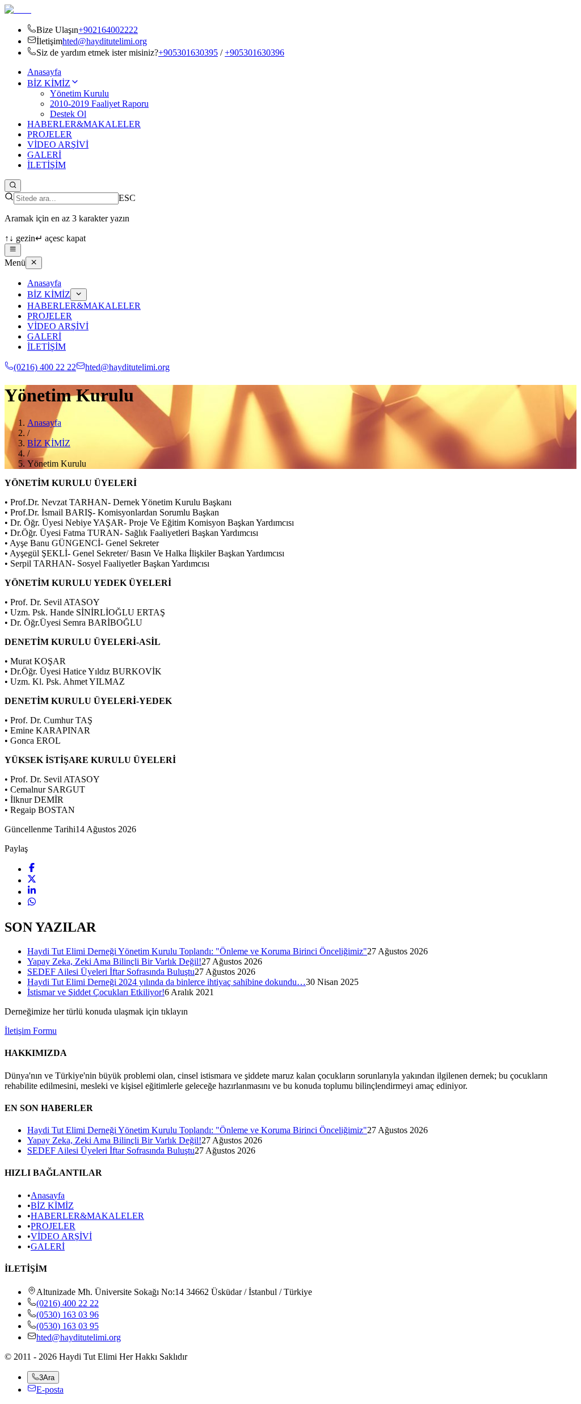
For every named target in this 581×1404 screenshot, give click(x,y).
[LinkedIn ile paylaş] (31, 891)
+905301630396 (254, 52)
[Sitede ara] (13, 185)
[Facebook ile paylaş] (31, 869)
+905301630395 (188, 52)
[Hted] (18, 9)
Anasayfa (44, 72)
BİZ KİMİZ (48, 83)
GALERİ (44, 155)
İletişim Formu (31, 1031)
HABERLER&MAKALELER (84, 124)
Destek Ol (68, 114)
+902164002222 (108, 30)
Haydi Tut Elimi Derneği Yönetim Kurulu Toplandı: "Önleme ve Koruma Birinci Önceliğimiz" (197, 951)
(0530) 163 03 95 (67, 1326)
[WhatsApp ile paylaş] (31, 903)
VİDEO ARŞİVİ (58, 144)
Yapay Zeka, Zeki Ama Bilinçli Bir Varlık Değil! (114, 961)
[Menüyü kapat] (34, 263)
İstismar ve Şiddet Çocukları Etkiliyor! (96, 992)
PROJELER (49, 134)
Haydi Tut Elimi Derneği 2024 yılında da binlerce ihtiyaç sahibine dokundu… (166, 982)
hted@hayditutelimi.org (104, 41)
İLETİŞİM (46, 165)
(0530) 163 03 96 (67, 1314)
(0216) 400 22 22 (45, 367)
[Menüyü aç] (13, 250)
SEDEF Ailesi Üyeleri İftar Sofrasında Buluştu (111, 971)
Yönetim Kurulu (79, 93)
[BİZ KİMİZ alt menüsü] (78, 294)
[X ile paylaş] (31, 880)
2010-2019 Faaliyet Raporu (99, 103)
